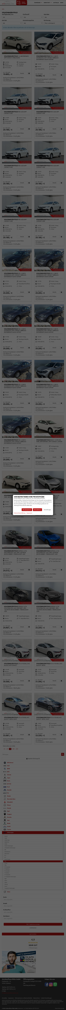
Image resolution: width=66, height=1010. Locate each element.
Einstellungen (47, 509)
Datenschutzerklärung (19, 513)
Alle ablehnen (37, 509)
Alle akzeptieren (27, 509)
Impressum (29, 513)
